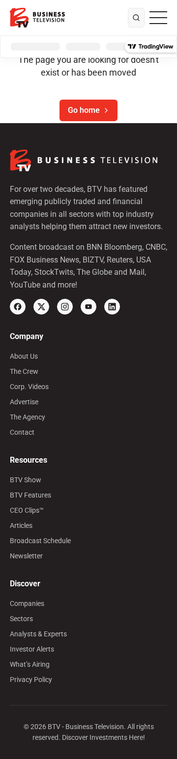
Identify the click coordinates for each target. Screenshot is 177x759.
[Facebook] (18, 306)
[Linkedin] (112, 306)
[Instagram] (65, 306)
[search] (136, 17)
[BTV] (37, 17)
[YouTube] (88, 306)
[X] (41, 306)
